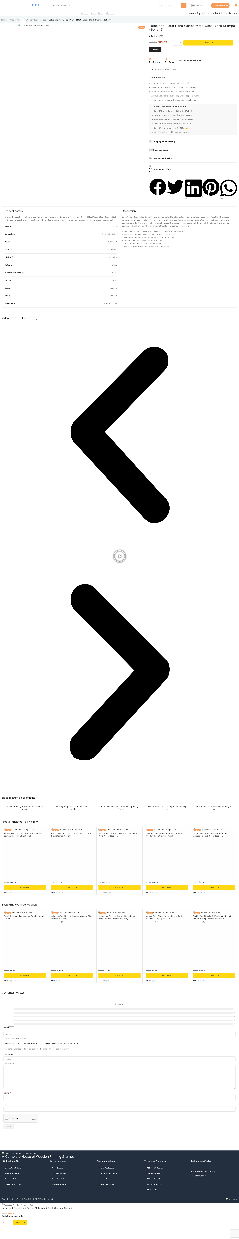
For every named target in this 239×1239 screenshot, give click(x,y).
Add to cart (208, 43)
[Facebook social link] (193, 1167)
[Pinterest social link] (218, 1167)
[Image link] (19, 1153)
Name (7, 1093)
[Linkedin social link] (224, 1167)
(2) (203, 922)
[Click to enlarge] (23, 22)
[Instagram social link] (206, 1167)
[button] (157, 187)
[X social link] (200, 1167)
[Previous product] (230, 20)
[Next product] (236, 20)
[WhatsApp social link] (231, 1167)
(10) (156, 922)
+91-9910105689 (198, 1176)
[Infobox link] (199, 5)
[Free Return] (166, 59)
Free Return (169, 62)
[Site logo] (15, 5)
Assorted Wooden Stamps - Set (31, 20)
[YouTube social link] (212, 1167)
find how (188, 128)
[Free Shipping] (150, 59)
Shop (12, 20)
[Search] (183, 5)
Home (4, 20)
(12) (61, 922)
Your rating (9, 1054)
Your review (9, 1063)
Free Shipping (154, 62)
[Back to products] (233, 20)
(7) (109, 922)
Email (6, 1104)
